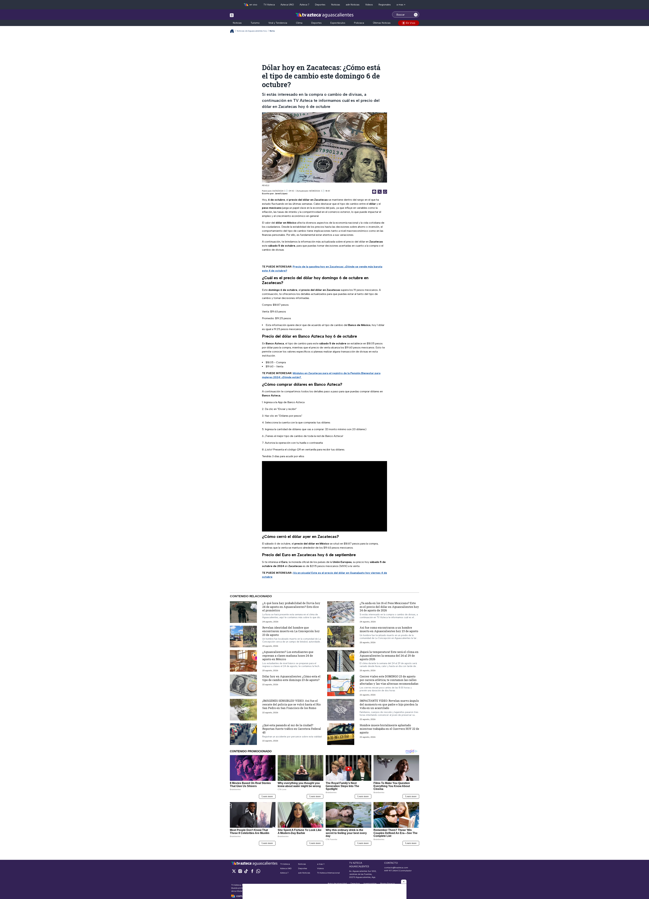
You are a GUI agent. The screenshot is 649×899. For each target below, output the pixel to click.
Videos (369, 4)
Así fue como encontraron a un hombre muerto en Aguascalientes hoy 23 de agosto (389, 629)
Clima (299, 22)
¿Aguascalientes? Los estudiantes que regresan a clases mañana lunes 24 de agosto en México (287, 655)
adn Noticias (352, 4)
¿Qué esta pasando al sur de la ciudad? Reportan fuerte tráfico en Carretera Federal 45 (291, 728)
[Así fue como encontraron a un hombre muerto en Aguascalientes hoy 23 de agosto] (340, 636)
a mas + (400, 4)
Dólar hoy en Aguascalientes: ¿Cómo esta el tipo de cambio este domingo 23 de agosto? (291, 678)
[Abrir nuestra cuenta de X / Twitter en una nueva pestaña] (234, 871)
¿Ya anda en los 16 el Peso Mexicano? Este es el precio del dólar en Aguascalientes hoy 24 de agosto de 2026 (389, 606)
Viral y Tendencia (277, 22)
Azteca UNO (287, 4)
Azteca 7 (304, 4)
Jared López (281, 193)
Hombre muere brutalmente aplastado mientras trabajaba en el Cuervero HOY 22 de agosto (389, 728)
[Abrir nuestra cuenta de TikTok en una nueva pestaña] (246, 871)
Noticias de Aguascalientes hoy (252, 31)
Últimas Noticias (382, 22)
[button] (403, 882)
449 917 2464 (391, 870)
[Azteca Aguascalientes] (324, 15)
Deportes (320, 4)
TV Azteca (269, 4)
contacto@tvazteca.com (396, 867)
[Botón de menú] (232, 15)
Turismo (255, 22)
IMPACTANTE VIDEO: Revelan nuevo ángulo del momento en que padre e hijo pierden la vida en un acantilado (389, 704)
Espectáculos (337, 22)
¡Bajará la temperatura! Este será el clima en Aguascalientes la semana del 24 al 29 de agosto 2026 (389, 655)
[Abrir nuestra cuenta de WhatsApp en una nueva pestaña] (258, 871)
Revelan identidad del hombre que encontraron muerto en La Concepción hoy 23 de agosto (291, 631)
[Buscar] (416, 14)
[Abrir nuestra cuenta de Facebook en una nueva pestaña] (252, 871)
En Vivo (410, 22)
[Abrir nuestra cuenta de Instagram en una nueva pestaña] (240, 871)
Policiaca (359, 22)
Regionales (385, 4)
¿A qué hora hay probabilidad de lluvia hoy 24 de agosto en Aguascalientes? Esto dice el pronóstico (291, 606)
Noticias (335, 4)
